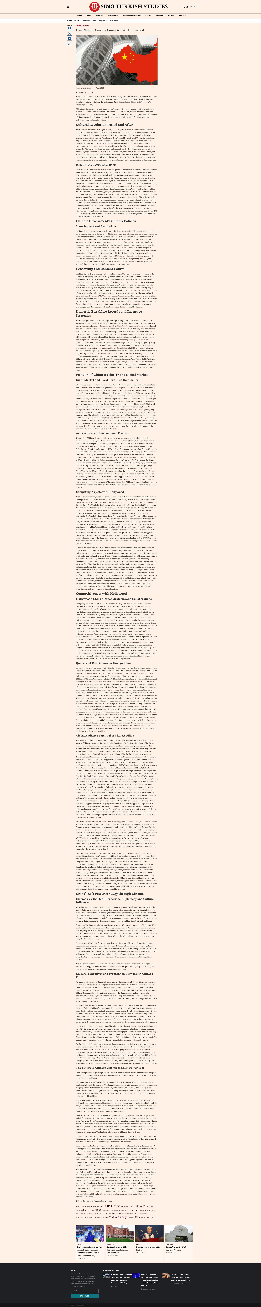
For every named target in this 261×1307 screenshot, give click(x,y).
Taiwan (98, 1217)
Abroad (78, 1206)
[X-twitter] (187, 7)
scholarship (133, 1210)
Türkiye (123, 1217)
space (90, 1217)
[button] (68, 7)
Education (110, 1244)
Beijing (89, 1206)
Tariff (102, 1217)
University (131, 1217)
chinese (123, 1206)
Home (69, 21)
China (78, 26)
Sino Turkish (79, 1213)
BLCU (102, 1206)
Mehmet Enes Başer (83, 88)
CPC (127, 1206)
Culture (77, 21)
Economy (148, 1206)
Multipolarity (117, 1210)
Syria (94, 1217)
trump (106, 1217)
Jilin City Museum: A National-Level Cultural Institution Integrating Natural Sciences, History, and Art (150, 1280)
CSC (131, 1206)
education (81, 1210)
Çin (152, 1217)
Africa (82, 1206)
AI (85, 1206)
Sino (153, 1210)
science (142, 1210)
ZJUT (148, 1217)
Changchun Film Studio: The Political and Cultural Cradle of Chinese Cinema (180, 1277)
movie (111, 1210)
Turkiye (113, 1217)
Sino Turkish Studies (115, 1214)
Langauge (106, 1210)
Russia (123, 1210)
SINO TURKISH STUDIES (134, 7)
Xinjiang (143, 1217)
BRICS (108, 1206)
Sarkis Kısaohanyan (82, 1305)
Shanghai (148, 1210)
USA (137, 1217)
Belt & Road (96, 1206)
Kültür (98, 1210)
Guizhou (92, 1210)
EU (88, 1210)
